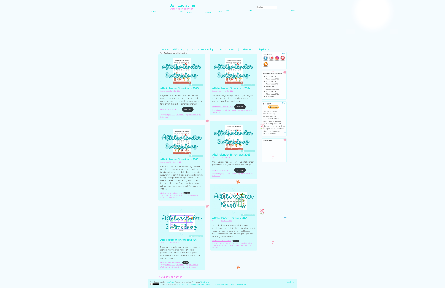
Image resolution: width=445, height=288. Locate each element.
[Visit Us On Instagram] (277, 60)
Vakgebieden (263, 49)
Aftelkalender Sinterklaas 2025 (179, 88)
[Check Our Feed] (265, 67)
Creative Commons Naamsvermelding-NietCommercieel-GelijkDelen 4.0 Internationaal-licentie (212, 284)
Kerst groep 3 (233, 243)
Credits (221, 49)
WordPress (170, 282)
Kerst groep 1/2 (222, 243)
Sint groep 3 (180, 115)
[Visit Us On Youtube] (271, 60)
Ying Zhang (204, 282)
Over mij (234, 49)
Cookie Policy (205, 49)
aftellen (162, 197)
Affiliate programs (183, 49)
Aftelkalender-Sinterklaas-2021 (170, 262)
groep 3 (237, 245)
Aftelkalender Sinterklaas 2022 (179, 159)
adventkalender (248, 243)
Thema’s (248, 49)
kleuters (215, 247)
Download (187, 109)
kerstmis (248, 245)
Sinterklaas (164, 117)
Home (165, 49)
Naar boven (290, 282)
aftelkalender (193, 115)
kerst (243, 245)
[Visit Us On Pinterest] (282, 60)
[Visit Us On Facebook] (265, 60)
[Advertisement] (222, 30)
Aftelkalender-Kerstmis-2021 (221, 241)
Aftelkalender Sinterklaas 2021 (179, 239)
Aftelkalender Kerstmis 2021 (229, 218)
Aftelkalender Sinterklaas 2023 (231, 154)
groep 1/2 (231, 245)
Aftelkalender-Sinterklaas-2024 (222, 107)
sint (200, 115)
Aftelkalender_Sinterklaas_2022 (171, 193)
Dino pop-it (270, 96)
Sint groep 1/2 (170, 115)
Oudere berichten (170, 276)
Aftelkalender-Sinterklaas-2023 (222, 170)
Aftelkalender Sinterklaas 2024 (231, 88)
